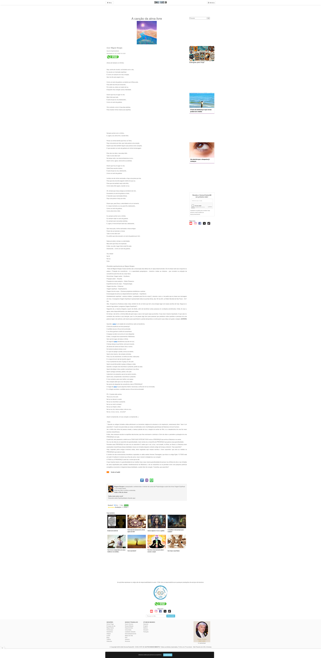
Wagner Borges (116, 48)
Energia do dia (111, 626)
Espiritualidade (115, 51)
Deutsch (145, 630)
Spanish (145, 624)
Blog (108, 637)
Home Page (110, 624)
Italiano (145, 628)
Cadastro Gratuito (130, 632)
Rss (126, 637)
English (145, 626)
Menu (110, 3)
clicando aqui (131, 498)
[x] (204, 223)
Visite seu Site (118, 490)
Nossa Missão (129, 626)
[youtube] (190, 223)
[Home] (160, 592)
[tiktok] (208, 223)
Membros (212, 3)
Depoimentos (129, 628)
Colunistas (128, 630)
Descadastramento (130, 634)
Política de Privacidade (185, 647)
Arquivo (127, 639)
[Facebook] (199, 223)
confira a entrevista (129, 490)
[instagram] (195, 223)
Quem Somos (129, 624)
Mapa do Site (129, 635)
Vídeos (109, 639)
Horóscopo (110, 630)
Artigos (109, 634)
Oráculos (109, 641)
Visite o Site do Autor (120, 492)
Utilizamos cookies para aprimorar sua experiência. (150, 654)
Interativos (110, 632)
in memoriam (202, 643)
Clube (108, 635)
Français (145, 632)
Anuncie (127, 641)
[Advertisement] (147, 567)
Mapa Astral (110, 628)
